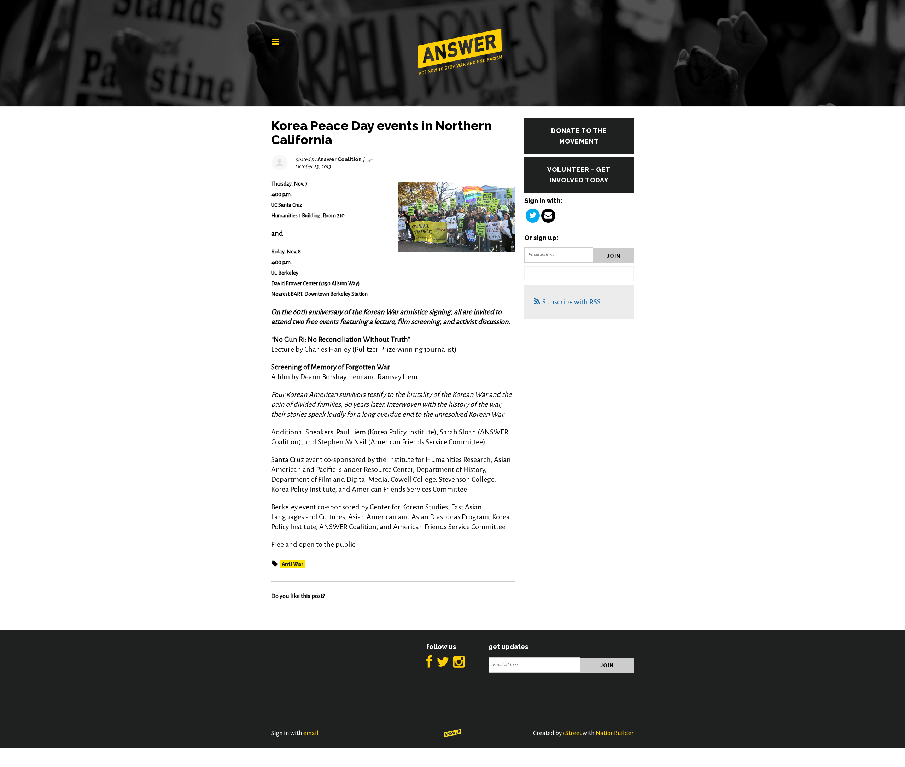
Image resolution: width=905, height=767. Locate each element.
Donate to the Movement (579, 136)
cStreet (572, 733)
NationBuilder (615, 733)
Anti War (292, 564)
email (311, 733)
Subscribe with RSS (571, 302)
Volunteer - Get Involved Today (579, 175)
